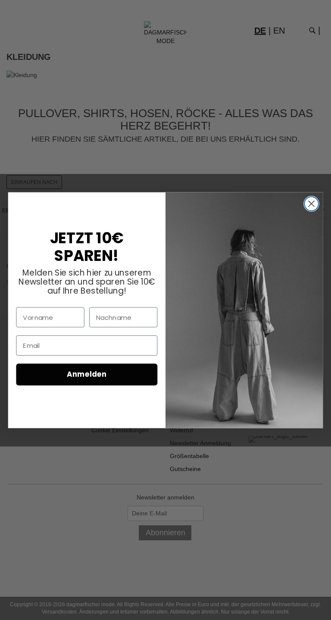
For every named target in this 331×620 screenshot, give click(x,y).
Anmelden (86, 374)
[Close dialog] (311, 203)
